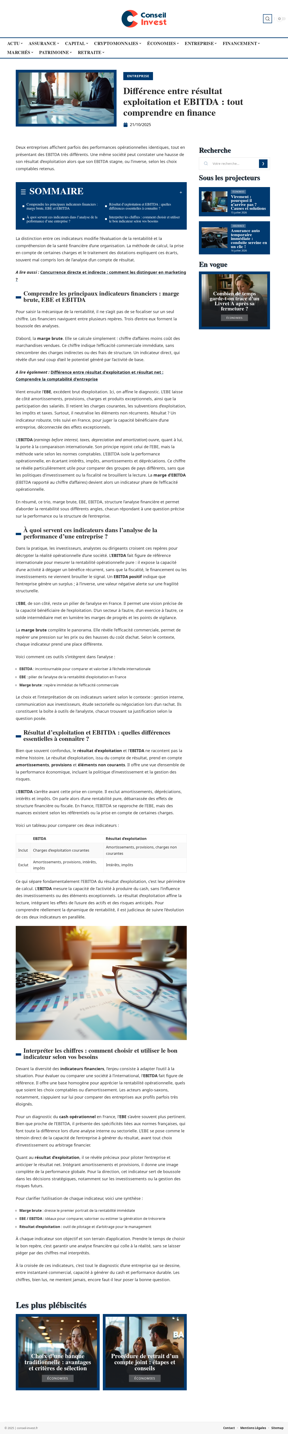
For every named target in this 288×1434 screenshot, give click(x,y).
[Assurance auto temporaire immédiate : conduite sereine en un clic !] (214, 237)
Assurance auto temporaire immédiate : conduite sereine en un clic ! (249, 238)
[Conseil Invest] (144, 18)
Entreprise (138, 76)
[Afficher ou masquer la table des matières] (132, 192)
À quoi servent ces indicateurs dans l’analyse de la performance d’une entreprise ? (62, 219)
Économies (57, 1378)
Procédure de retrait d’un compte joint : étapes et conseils (144, 1361)
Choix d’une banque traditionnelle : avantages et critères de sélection (58, 1361)
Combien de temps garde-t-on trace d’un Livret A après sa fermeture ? (234, 300)
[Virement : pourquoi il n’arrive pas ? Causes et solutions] (214, 201)
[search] (267, 18)
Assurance (238, 226)
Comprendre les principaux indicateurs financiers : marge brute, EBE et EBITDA (62, 206)
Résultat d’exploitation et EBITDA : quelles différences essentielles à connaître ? (140, 206)
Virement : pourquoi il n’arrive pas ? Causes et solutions (248, 202)
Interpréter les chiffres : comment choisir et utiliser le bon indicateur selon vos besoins (144, 219)
